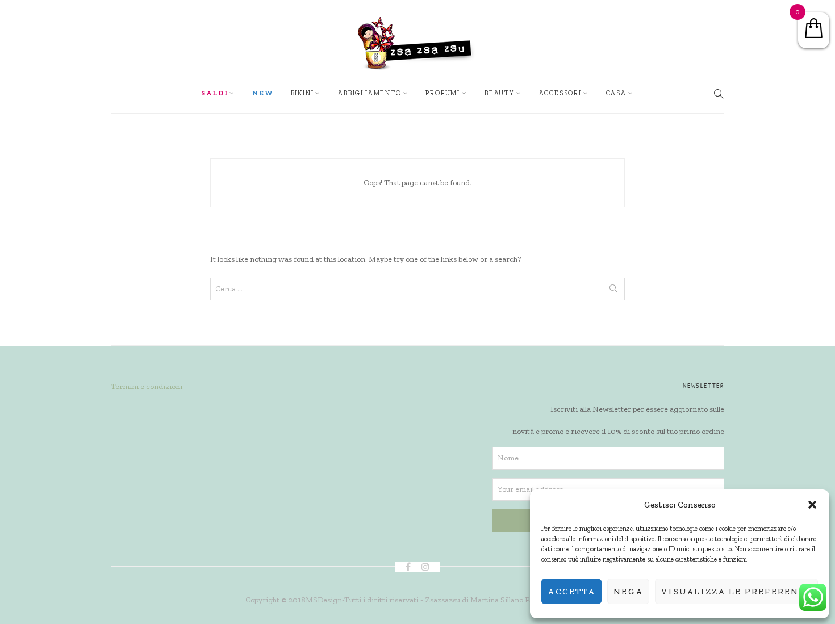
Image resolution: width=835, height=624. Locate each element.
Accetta (571, 592)
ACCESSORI (560, 93)
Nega (628, 592)
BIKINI (302, 93)
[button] (812, 504)
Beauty (500, 93)
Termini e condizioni (146, 386)
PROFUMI (442, 93)
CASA (616, 93)
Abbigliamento (369, 93)
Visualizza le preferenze (736, 592)
